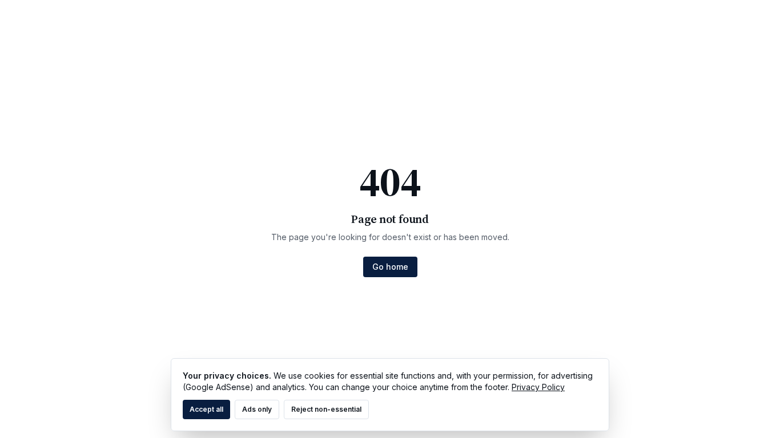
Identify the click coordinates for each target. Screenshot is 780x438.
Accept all (206, 409)
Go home (390, 266)
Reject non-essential (326, 409)
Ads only (257, 409)
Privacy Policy (538, 387)
